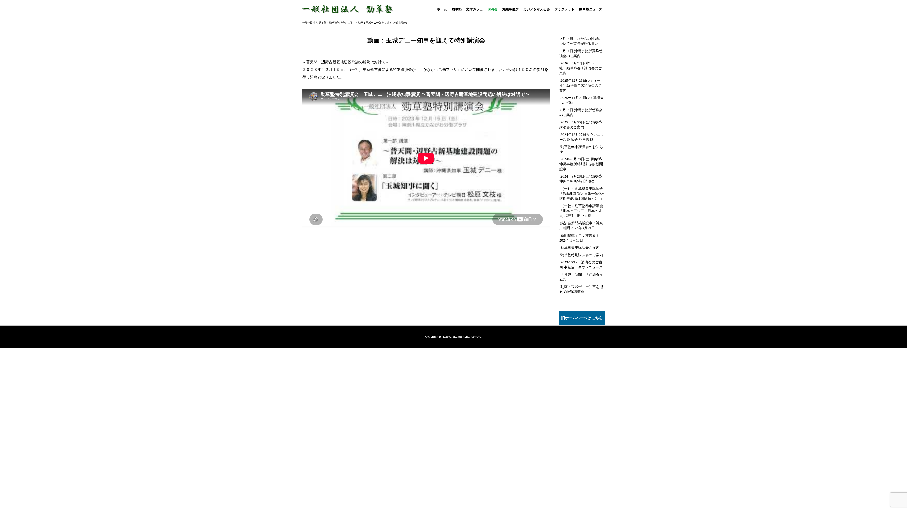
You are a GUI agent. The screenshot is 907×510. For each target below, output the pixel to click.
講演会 (492, 9)
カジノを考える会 (536, 9)
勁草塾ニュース (590, 9)
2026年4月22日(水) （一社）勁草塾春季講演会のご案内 (580, 68)
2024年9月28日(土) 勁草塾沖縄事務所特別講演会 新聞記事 (581, 164)
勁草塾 (457, 9)
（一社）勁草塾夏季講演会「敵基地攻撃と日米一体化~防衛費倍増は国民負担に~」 (581, 193)
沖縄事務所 (510, 9)
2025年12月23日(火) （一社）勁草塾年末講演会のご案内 (580, 85)
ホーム (442, 9)
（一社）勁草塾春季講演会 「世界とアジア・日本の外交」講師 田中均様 (581, 211)
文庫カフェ (474, 9)
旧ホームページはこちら (582, 318)
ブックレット (564, 9)
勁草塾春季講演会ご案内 (579, 248)
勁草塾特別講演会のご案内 (581, 255)
